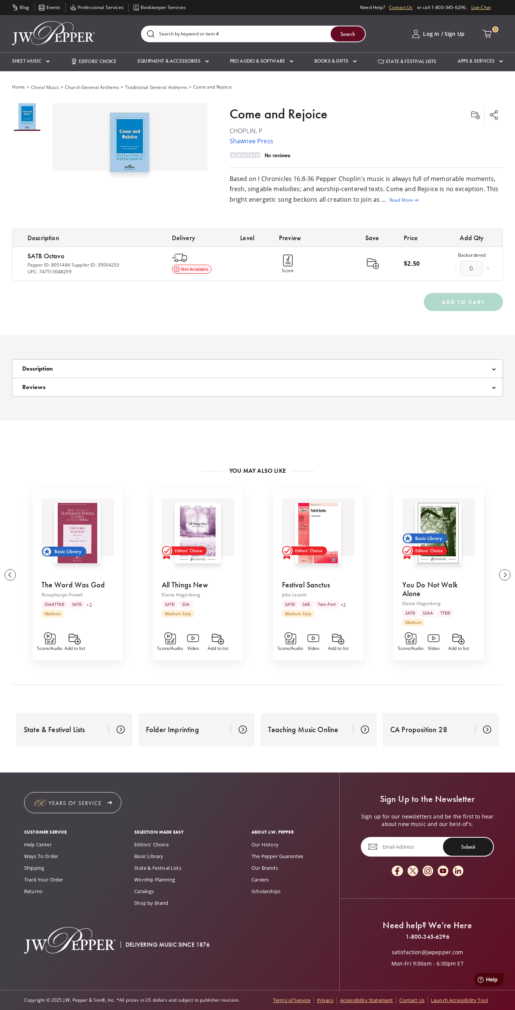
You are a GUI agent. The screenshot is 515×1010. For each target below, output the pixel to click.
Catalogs (144, 891)
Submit (468, 846)
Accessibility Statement (366, 1000)
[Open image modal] (130, 145)
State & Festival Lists (157, 867)
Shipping (34, 867)
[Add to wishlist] (475, 115)
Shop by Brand (151, 903)
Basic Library (148, 856)
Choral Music (45, 87)
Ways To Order (41, 856)
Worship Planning (154, 879)
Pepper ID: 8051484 (49, 265)
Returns (33, 891)
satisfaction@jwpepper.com (427, 952)
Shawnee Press (251, 141)
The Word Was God (73, 585)
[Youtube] (443, 871)
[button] (31, 61)
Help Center (38, 844)
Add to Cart (463, 302)
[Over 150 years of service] (72, 802)
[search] (150, 34)
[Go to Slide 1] (27, 117)
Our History (265, 844)
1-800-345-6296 (427, 936)
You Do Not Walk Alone (430, 589)
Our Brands (264, 867)
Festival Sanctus (306, 585)
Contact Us (401, 7)
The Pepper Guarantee (277, 856)
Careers (260, 879)
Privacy (325, 1000)
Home (18, 87)
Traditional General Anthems (156, 87)
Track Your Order (43, 879)
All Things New (185, 585)
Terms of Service (292, 1000)
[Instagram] (428, 871)
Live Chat (481, 7)
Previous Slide (10, 575)
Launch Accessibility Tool (459, 1000)
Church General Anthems (92, 87)
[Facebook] (397, 871)
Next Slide (504, 575)
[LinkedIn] (458, 871)
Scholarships (265, 891)
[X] (413, 871)
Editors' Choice (151, 844)
